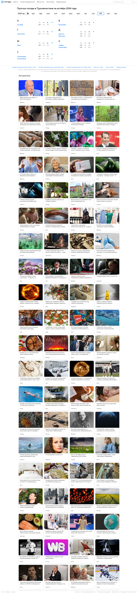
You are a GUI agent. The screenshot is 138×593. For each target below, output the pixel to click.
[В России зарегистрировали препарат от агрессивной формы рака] (107, 245)
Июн (70, 13)
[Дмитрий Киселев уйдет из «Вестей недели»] (31, 92)
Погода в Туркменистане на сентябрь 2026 (50, 67)
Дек (115, 13)
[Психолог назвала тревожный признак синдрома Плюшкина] (82, 245)
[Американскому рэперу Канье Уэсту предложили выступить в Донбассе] (56, 347)
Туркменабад (21, 56)
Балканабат (62, 25)
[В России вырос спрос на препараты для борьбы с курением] (31, 169)
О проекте (77, 592)
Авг (85, 13)
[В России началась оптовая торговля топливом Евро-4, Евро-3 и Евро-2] (82, 322)
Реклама (13, 592)
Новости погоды (98, 67)
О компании (7, 592)
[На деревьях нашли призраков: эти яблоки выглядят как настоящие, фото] (56, 475)
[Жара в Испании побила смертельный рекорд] (31, 500)
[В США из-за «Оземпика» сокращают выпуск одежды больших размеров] (107, 220)
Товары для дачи (121, 67)
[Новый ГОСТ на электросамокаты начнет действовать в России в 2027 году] (82, 475)
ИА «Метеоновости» (132, 592)
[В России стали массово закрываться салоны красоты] (107, 92)
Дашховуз (62, 36)
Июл (78, 13)
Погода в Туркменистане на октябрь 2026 (78, 67)
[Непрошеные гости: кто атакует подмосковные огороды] (31, 220)
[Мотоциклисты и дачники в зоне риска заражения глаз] (82, 194)
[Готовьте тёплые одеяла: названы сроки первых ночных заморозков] (56, 143)
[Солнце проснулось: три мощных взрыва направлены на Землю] (82, 373)
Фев (40, 13)
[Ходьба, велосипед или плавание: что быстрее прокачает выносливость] (31, 398)
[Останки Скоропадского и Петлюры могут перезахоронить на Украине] (82, 424)
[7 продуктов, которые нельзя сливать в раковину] (82, 296)
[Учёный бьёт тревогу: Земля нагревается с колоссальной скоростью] (107, 424)
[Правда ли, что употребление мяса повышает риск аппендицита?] (31, 347)
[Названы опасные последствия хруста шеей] (107, 398)
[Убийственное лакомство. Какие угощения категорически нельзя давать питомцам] (31, 118)
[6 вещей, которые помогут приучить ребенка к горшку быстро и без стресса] (82, 551)
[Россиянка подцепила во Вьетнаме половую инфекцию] (56, 92)
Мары (19, 45)
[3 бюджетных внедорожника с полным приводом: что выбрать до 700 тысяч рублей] (56, 398)
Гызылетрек (21, 34)
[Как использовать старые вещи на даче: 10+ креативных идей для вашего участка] (82, 500)
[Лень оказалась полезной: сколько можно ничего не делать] (107, 194)
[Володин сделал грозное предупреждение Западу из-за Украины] (56, 577)
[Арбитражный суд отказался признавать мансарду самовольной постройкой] (31, 322)
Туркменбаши (21, 58)
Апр (55, 13)
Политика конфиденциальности (88, 592)
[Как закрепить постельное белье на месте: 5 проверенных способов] (31, 475)
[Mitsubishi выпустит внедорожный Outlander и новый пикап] (107, 551)
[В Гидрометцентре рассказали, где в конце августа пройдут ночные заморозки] (31, 424)
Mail (2, 592)
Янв (33, 13)
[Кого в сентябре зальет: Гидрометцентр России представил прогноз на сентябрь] (82, 449)
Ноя (108, 13)
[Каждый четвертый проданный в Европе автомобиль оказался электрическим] (56, 373)
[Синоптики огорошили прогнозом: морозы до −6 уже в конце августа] (82, 220)
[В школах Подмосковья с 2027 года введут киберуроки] (107, 449)
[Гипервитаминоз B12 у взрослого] (107, 271)
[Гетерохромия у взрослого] (56, 449)
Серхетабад (62, 47)
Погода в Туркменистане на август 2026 (24, 67)
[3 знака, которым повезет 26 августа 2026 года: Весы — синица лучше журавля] (56, 245)
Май (63, 13)
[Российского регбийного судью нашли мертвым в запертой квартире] (31, 551)
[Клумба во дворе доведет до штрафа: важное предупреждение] (56, 194)
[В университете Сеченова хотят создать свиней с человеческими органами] (31, 143)
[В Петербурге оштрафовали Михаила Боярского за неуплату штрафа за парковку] (56, 271)
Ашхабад (20, 25)
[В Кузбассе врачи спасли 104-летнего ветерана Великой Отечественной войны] (56, 526)
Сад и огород (109, 67)
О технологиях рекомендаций (104, 592)
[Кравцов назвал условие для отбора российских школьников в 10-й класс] (107, 373)
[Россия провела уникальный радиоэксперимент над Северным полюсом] (31, 449)
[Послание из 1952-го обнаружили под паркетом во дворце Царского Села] (82, 92)
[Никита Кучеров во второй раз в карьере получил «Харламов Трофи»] (107, 577)
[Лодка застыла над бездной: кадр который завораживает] (31, 245)
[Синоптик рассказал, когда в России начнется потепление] (56, 500)
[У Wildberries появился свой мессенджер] (56, 551)
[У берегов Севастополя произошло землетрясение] (107, 322)
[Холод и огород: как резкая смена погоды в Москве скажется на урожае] (107, 500)
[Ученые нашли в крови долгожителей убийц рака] (31, 194)
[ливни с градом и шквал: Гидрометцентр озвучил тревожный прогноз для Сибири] (107, 296)
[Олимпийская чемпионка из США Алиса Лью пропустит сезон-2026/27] (82, 526)
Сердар (61, 45)
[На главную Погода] (7, 2)
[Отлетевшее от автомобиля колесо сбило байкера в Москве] (107, 475)
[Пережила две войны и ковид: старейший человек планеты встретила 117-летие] (56, 169)
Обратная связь (115, 592)
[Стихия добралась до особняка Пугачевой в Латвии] (82, 118)
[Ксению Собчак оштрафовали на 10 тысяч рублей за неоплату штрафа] (107, 143)
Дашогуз (61, 34)
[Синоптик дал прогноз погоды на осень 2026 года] (56, 118)
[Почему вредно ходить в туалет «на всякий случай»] (107, 347)
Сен (93, 13)
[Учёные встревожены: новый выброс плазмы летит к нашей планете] (31, 296)
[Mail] (2, 2)
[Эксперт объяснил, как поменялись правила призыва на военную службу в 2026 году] (82, 271)
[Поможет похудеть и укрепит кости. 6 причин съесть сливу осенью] (82, 143)
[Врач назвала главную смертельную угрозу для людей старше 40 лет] (31, 526)
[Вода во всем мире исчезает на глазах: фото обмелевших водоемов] (56, 424)
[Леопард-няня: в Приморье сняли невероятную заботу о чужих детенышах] (107, 118)
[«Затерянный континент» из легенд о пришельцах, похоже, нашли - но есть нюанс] (107, 526)
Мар (48, 13)
